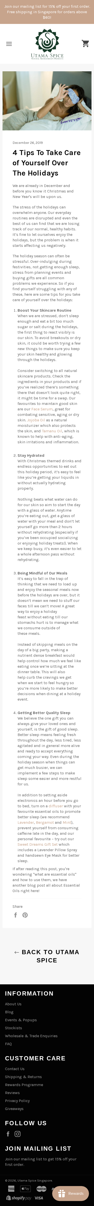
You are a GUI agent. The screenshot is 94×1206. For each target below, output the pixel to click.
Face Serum (42, 409)
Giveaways (14, 1108)
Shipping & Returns (23, 1076)
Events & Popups (21, 1020)
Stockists (13, 1027)
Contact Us (15, 1068)
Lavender (26, 822)
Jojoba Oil (36, 420)
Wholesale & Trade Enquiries (31, 1035)
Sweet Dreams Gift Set (38, 844)
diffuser (56, 806)
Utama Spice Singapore (35, 1180)
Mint (67, 822)
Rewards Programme (24, 1084)
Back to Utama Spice (49, 956)
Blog (9, 1012)
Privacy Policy (17, 1100)
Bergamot (45, 822)
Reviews (12, 1092)
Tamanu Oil (52, 431)
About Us (13, 1004)
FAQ (8, 1043)
